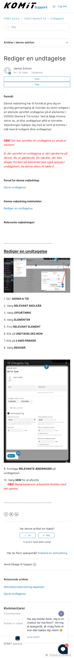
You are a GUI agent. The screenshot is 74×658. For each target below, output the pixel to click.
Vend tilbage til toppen (18, 564)
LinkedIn (16, 514)
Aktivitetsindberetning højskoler (24, 587)
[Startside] (26, 8)
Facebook (6, 514)
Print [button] (37, 79)
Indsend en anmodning (52, 553)
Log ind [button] (62, 6)
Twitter (11, 514)
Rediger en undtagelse (18, 208)
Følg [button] (37, 84)
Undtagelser (57, 18)
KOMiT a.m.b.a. (12, 18)
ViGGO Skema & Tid (35, 18)
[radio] (28, 535)
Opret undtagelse (15, 187)
